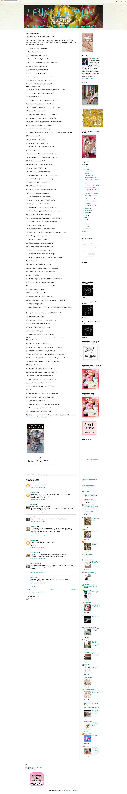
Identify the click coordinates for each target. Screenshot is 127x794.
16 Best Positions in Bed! (91, 198)
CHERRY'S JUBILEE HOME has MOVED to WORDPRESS (96, 605)
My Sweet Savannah (89, 560)
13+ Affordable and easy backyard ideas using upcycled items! (91, 507)
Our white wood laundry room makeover (95, 668)
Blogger (76, 790)
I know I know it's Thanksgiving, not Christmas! (92, 180)
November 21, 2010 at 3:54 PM (37, 558)
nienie (85, 529)
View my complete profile (88, 78)
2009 (85, 231)
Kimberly (32, 577)
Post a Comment (32, 586)
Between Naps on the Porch (90, 494)
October (87, 208)
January (87, 228)
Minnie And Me (95, 531)
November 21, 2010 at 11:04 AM (37, 521)
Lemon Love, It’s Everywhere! (90, 495)
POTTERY (94, 573)
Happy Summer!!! (95, 735)
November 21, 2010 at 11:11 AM (37, 535)
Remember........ (88, 203)
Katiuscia (32, 504)
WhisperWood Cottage (89, 652)
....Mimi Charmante (88, 702)
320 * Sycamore (87, 517)
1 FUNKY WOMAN (60, 12)
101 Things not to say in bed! (92, 185)
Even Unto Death (95, 616)
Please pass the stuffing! (90, 177)
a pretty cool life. (88, 721)
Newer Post (29, 589)
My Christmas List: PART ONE (90, 586)
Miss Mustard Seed (88, 499)
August (87, 212)
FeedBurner (94, 256)
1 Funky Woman (95, 58)
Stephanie (32, 517)
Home (51, 589)
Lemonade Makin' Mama (90, 627)
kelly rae (86, 746)
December (87, 171)
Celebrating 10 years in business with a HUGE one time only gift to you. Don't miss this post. (95, 751)
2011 (85, 167)
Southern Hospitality (89, 511)
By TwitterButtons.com (87, 487)
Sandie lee (32, 540)
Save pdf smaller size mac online (91, 703)
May (86, 219)
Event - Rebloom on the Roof (95, 592)
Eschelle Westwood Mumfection (38, 483)
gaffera (66, 790)
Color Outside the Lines (89, 584)
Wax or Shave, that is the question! (91, 196)
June (86, 217)
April (86, 221)
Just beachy (87, 664)
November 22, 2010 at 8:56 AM (37, 572)
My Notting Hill (87, 590)
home (85, 542)
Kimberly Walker (34, 563)
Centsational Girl (88, 554)
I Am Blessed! (88, 183)
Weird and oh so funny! (90, 187)
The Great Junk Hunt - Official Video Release (95, 712)
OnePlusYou (33, 768)
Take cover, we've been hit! (91, 193)
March (86, 224)
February (87, 226)
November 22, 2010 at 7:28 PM (37, 583)
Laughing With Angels (89, 689)
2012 (85, 164)
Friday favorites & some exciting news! (95, 563)
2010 (85, 169)
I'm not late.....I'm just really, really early (95, 692)
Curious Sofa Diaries (89, 572)
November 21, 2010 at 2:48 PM (37, 547)
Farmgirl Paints (87, 640)
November (87, 173)
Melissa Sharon (34, 552)
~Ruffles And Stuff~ (88, 615)
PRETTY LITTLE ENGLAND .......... (95, 544)
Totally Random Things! (90, 201)
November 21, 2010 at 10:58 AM (37, 512)
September (87, 210)
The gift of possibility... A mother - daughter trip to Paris (96, 643)
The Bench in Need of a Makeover (96, 654)
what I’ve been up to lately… (90, 500)
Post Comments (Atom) (38, 592)
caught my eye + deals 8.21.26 (95, 519)
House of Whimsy (88, 733)
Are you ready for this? (90, 205)
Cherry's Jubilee (87, 602)
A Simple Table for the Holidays (96, 629)
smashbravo (33, 492)
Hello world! (86, 556)
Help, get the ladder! (90, 175)
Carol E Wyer (33, 526)
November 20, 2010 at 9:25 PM (37, 499)
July (86, 215)
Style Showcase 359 (88, 513)
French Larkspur (88, 677)
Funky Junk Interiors (89, 505)
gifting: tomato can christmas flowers (95, 724)
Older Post (73, 589)
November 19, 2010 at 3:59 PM (37, 487)
